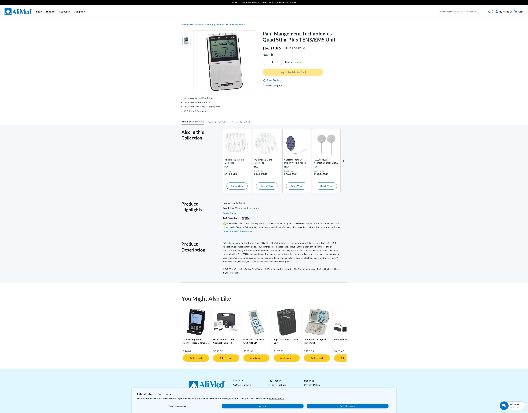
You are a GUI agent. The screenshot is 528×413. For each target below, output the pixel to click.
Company (79, 11)
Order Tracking (277, 384)
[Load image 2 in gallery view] (186, 41)
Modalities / (223, 24)
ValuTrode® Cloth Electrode (263, 161)
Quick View (237, 186)
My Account (275, 380)
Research (64, 11)
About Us (238, 380)
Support (50, 11)
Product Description (242, 122)
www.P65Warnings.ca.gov (238, 231)
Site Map (309, 380)
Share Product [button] (274, 80)
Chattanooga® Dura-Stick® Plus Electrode (295, 161)
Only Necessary (347, 406)
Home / (186, 24)
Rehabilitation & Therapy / (203, 24)
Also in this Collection (193, 121)
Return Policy (229, 213)
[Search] (490, 12)
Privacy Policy (276, 398)
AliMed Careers (242, 384)
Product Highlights (217, 122)
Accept (262, 406)
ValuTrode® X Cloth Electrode (235, 161)
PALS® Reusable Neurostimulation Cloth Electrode (325, 161)
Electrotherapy (237, 24)
